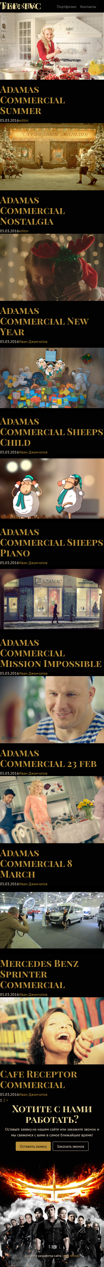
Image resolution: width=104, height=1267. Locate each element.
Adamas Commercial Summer (32, 99)
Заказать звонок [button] (70, 1146)
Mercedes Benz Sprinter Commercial (39, 973)
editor (24, 120)
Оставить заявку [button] (33, 1146)
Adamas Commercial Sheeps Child (51, 431)
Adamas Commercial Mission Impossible (51, 652)
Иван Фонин (71, 1256)
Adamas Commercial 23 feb (48, 757)
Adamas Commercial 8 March (36, 863)
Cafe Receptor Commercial (38, 1078)
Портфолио (66, 6)
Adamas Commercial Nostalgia (32, 210)
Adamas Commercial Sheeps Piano (51, 542)
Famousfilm (20, 6)
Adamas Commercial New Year (44, 321)
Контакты (88, 6)
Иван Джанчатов (33, 341)
